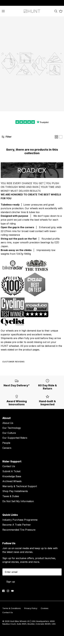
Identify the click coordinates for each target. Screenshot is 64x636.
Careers (6, 447)
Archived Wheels (12, 481)
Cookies (44, 608)
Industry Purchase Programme (20, 519)
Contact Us (8, 466)
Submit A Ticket (11, 471)
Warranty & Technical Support (19, 486)
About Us (7, 422)
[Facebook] (3, 591)
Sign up (10, 581)
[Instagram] (8, 591)
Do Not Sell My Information (18, 501)
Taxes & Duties (10, 496)
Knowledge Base (11, 476)
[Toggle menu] (3, 11)
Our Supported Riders (14, 437)
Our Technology (11, 427)
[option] (32, 63)
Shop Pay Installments (15, 491)
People (6, 442)
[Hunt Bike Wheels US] (32, 11)
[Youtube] (12, 591)
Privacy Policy (30, 608)
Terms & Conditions (11, 608)
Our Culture (9, 432)
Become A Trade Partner (16, 524)
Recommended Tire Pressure (18, 529)
